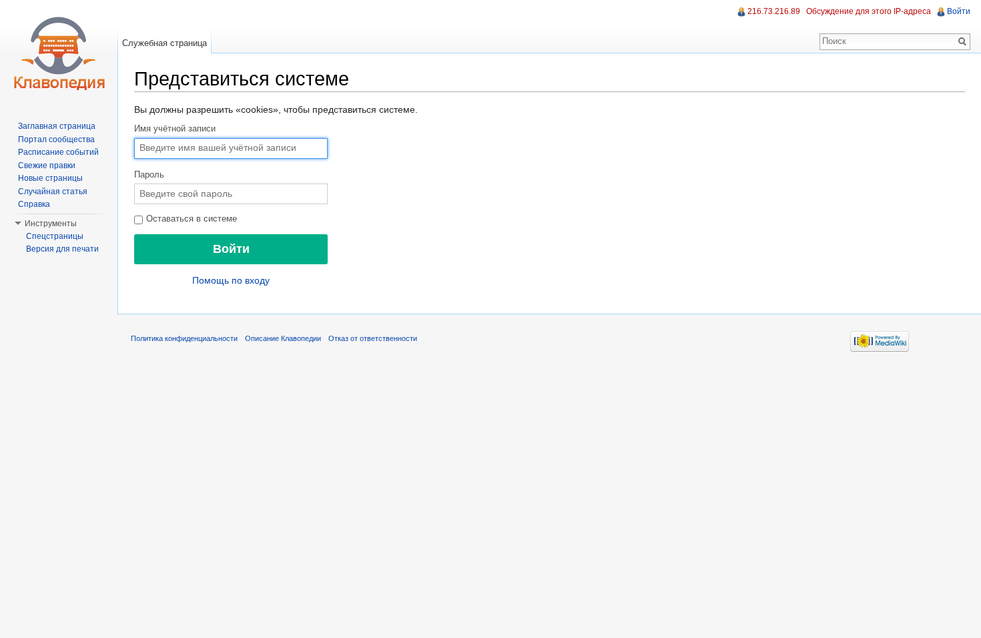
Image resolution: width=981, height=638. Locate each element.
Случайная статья (52, 191)
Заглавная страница (56, 126)
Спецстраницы (54, 236)
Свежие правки (46, 165)
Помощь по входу (231, 280)
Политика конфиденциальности (184, 338)
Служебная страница (164, 43)
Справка (34, 204)
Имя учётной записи (175, 128)
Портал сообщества (56, 139)
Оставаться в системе (190, 219)
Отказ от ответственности (372, 338)
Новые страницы (50, 178)
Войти (958, 11)
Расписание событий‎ (58, 152)
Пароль (149, 175)
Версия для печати (62, 249)
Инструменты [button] (51, 223)
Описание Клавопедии (283, 338)
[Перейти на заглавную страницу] (58, 53)
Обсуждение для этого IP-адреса (868, 11)
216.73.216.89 (773, 11)
